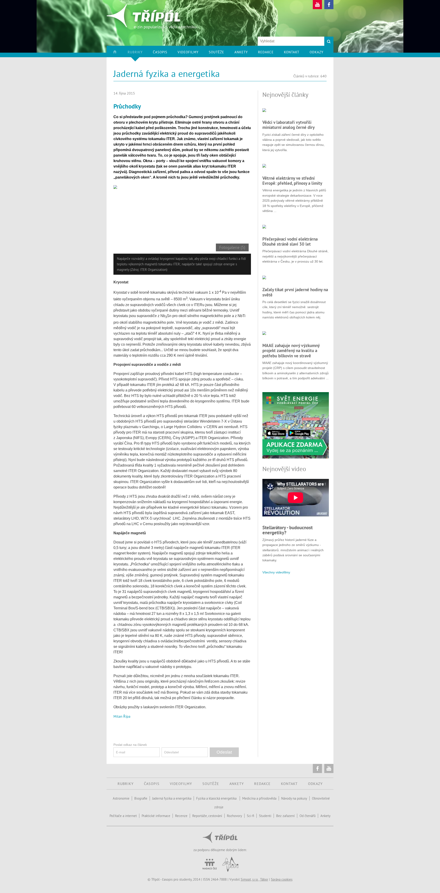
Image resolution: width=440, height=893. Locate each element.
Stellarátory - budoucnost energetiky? (287, 530)
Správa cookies (281, 879)
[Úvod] (120, 53)
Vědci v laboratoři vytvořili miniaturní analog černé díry (288, 124)
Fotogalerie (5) (232, 247)
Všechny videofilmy (276, 572)
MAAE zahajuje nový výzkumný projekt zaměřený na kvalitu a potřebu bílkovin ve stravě (290, 350)
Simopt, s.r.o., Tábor (254, 879)
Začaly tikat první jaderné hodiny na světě (295, 292)
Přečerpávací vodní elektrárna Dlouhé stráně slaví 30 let (290, 241)
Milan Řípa (121, 716)
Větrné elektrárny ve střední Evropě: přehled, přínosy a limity (292, 180)
